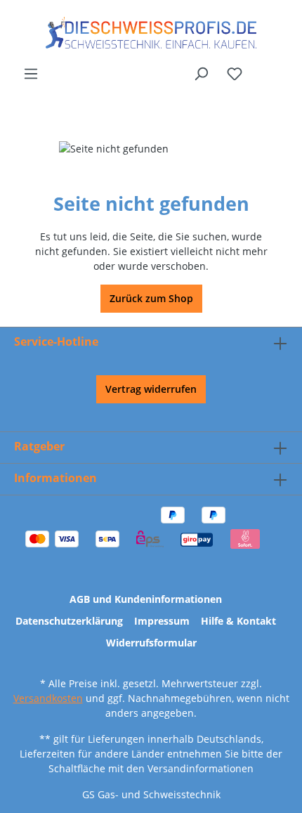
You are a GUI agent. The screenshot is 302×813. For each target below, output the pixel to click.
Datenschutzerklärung (69, 620)
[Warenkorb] (279, 68)
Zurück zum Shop (151, 298)
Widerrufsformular (151, 642)
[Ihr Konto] (260, 68)
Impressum (162, 620)
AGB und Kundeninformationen (146, 599)
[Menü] (31, 74)
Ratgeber (39, 446)
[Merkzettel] (234, 74)
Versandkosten (48, 698)
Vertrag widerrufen (151, 389)
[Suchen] (201, 74)
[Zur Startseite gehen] (151, 32)
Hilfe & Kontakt (238, 620)
